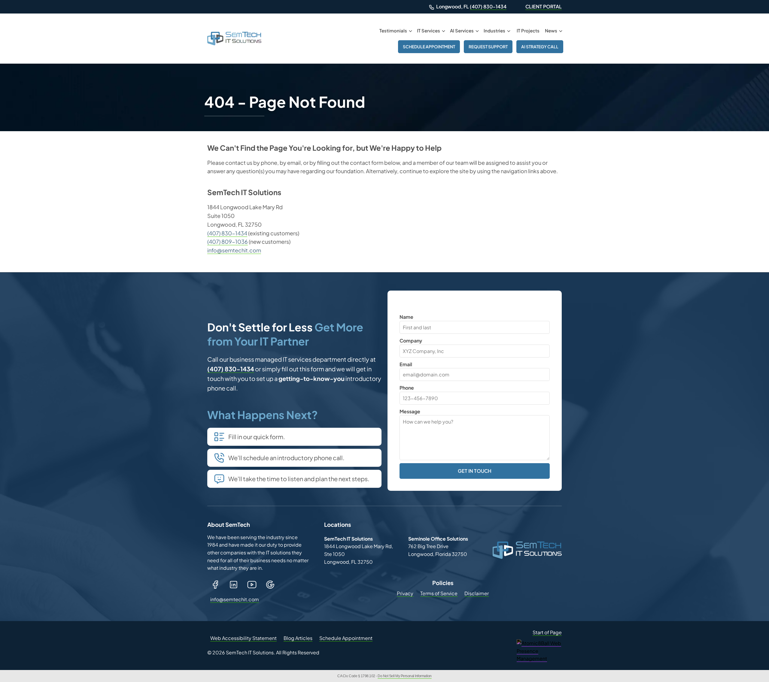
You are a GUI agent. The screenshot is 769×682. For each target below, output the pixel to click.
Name (406, 317)
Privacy (405, 593)
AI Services (462, 30)
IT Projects (528, 30)
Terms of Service (438, 593)
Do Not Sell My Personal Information (405, 676)
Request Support (488, 46)
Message (410, 411)
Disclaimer (476, 593)
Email (406, 364)
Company (411, 340)
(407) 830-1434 (488, 6)
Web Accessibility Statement (243, 638)
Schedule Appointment (429, 46)
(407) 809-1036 (227, 241)
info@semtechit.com (234, 250)
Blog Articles (298, 638)
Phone (407, 388)
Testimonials (393, 30)
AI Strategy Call (539, 46)
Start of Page (547, 632)
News (551, 30)
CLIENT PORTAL (543, 6)
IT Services (428, 30)
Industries (494, 30)
